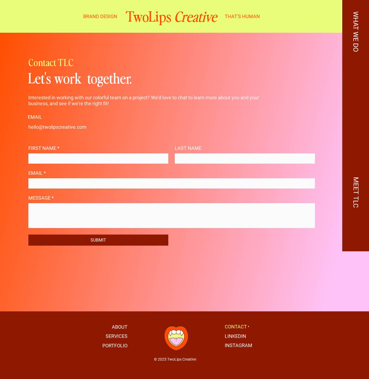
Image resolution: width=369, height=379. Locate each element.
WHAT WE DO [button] (356, 31)
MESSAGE (41, 198)
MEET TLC (356, 192)
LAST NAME (188, 148)
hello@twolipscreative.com (57, 127)
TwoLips (171, 16)
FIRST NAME (43, 148)
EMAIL (37, 173)
